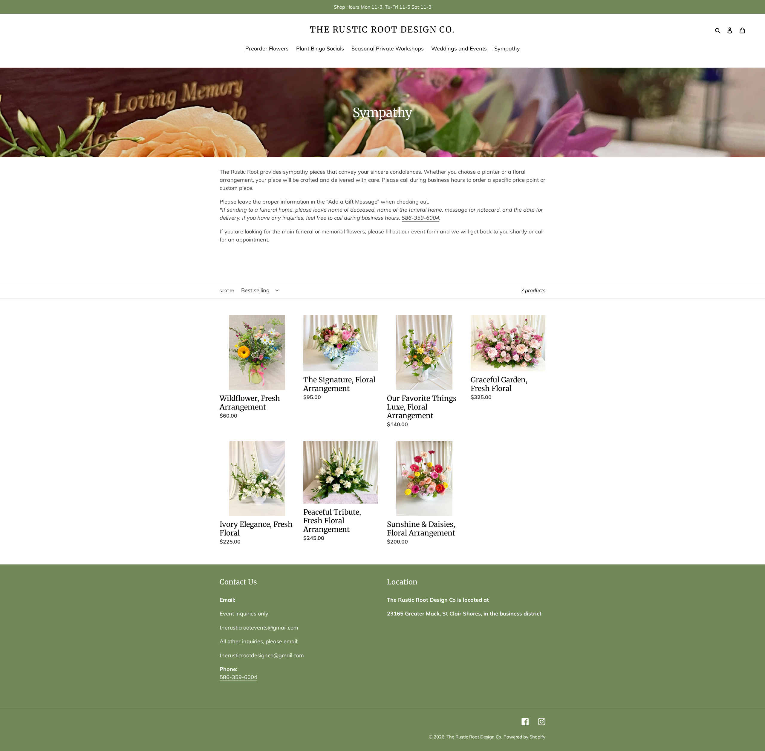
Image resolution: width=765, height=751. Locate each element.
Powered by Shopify (524, 737)
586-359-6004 (420, 217)
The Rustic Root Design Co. (382, 30)
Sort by (227, 291)
